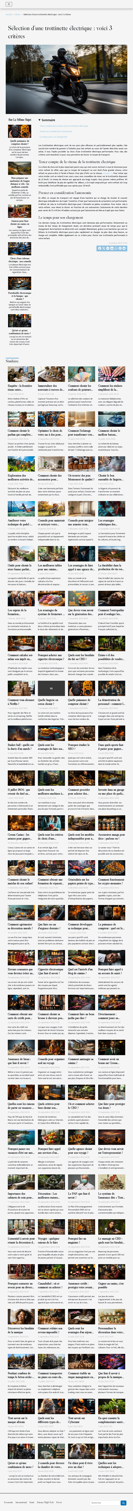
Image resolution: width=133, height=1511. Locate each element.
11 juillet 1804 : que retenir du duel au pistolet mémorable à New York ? (19, 795)
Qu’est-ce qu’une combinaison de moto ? (20, 332)
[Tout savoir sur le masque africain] (21, 1406)
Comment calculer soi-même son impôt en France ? (20, 659)
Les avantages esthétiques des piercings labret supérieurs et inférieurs (111, 526)
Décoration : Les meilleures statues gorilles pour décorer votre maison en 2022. (50, 1199)
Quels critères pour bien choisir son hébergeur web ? (49, 1107)
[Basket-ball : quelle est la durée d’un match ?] (21, 733)
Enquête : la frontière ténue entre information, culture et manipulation (20, 391)
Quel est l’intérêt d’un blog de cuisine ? (80, 971)
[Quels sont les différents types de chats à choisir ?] (51, 1406)
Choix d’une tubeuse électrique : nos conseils (20, 260)
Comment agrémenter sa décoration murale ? (20, 926)
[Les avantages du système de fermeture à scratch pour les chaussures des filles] (51, 598)
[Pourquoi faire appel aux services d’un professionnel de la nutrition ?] (51, 1137)
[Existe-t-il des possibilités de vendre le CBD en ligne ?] (111, 643)
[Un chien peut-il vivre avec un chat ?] (81, 1451)
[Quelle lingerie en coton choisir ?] (51, 688)
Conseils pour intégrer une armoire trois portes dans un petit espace (80, 526)
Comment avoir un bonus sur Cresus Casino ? (108, 1063)
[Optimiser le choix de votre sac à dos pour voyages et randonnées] (51, 419)
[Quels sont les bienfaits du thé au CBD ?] (81, 643)
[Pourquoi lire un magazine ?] (81, 1227)
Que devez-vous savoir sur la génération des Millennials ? (81, 614)
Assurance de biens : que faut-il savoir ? (19, 1061)
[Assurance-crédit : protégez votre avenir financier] (81, 1271)
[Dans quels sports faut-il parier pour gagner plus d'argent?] (111, 733)
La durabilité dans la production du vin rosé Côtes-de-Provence (111, 569)
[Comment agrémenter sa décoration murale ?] (21, 912)
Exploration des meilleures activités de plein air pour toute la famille (20, 481)
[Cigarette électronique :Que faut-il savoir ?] (51, 957)
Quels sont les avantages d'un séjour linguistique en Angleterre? (80, 1334)
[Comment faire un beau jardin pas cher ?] (81, 1002)
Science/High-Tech (45, 1502)
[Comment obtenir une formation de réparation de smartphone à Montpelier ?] (51, 868)
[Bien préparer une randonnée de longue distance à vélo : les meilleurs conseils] (19, 168)
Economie (8, 1502)
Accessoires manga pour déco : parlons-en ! (111, 836)
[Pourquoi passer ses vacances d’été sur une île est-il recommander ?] (21, 1137)
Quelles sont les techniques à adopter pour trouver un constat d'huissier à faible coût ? (111, 1468)
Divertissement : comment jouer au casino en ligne (108, 1018)
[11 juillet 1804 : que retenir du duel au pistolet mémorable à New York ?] (21, 778)
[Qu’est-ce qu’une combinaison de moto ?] (19, 320)
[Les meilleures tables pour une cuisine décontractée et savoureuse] (51, 553)
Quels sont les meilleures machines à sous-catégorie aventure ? (51, 795)
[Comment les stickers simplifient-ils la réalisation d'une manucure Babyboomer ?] (111, 374)
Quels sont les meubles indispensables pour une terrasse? (81, 838)
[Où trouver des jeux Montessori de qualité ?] (81, 464)
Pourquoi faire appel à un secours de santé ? (110, 971)
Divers (17, 14)
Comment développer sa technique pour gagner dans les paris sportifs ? (80, 930)
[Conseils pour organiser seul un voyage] (51, 1047)
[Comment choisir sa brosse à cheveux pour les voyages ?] (51, 1002)
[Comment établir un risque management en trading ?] (81, 1361)
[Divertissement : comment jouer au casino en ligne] (111, 1002)
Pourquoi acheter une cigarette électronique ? (51, 657)
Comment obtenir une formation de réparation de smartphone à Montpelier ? (51, 885)
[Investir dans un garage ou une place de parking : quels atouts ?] (111, 778)
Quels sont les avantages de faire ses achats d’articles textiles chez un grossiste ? (51, 750)
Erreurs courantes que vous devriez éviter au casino (20, 973)
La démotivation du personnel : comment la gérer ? (111, 703)
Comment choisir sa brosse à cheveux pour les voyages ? (50, 1018)
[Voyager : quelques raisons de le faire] (51, 1227)
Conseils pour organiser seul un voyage (51, 1061)
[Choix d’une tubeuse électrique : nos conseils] (19, 248)
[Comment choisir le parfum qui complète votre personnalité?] (21, 419)
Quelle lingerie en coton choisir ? (48, 702)
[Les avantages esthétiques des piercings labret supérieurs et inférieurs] (111, 508)
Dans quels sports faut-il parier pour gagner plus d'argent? (111, 748)
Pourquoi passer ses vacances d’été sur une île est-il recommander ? (20, 1154)
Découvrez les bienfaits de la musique (21, 1330)
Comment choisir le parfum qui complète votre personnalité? (19, 434)
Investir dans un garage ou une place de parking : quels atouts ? (111, 793)
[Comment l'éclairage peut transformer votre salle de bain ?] (81, 419)
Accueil (9, 14)
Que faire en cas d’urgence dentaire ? (49, 926)
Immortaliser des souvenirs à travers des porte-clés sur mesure (51, 389)
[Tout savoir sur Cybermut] (81, 1406)
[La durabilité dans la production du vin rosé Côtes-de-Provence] (111, 553)
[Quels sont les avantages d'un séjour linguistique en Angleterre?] (81, 1316)
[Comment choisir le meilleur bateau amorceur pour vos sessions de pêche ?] (111, 419)
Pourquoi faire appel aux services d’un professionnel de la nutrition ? (49, 1154)
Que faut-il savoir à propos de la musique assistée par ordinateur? (111, 1377)
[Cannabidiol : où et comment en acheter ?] (51, 1271)
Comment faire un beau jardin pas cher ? (81, 1016)
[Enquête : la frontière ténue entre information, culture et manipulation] (21, 374)
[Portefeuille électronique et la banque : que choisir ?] (19, 283)
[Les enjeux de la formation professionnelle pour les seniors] (21, 598)
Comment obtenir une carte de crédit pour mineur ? (20, 1018)
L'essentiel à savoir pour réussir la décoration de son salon (21, 1242)
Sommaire (48, 120)
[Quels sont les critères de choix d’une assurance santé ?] (51, 823)
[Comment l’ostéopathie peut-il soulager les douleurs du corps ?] (111, 598)
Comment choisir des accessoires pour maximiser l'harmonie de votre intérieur (51, 481)
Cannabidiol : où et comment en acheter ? (50, 1285)
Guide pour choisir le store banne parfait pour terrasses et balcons (20, 571)
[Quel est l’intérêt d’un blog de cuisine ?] (81, 957)
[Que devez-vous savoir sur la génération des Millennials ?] (81, 598)
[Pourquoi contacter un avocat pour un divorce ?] (21, 1271)
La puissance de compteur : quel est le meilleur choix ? (110, 928)
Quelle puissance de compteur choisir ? (19, 142)
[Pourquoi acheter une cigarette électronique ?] (51, 643)
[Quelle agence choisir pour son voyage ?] (81, 1137)
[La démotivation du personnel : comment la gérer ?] (111, 688)
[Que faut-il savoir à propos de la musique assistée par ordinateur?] (111, 1361)
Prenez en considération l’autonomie (56, 131)
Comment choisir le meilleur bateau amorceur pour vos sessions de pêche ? (109, 436)
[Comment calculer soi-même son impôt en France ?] (21, 643)
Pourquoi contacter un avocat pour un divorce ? (21, 1287)
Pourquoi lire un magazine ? (77, 1240)
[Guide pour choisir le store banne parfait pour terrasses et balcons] (21, 553)
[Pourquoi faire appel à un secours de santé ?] (111, 957)
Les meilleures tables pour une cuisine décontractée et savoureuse (50, 571)
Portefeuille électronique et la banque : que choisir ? (19, 295)
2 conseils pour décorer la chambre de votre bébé (51, 1467)
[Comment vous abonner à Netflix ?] (21, 688)
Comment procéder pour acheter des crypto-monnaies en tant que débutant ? (79, 795)
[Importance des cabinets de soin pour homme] (21, 1182)
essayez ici (107, 173)
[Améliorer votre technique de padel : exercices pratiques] (21, 508)
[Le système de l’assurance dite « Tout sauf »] (111, 1182)
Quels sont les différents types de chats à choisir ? (48, 1422)
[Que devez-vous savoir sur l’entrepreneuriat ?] (111, 1137)
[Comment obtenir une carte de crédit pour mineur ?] (21, 1002)
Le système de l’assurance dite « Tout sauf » (110, 1197)
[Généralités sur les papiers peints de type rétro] (81, 868)
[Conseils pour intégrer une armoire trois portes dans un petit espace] (81, 508)
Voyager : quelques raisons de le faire (48, 1240)
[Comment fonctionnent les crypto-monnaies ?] (111, 868)
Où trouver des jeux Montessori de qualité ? (81, 477)
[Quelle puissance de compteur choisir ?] (19, 131)
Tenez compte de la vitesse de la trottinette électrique (64, 126)
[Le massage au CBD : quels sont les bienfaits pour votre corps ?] (111, 1227)
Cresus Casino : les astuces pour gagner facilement (19, 838)
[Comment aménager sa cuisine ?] (81, 1047)
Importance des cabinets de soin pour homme (20, 1197)
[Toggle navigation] (9, 4)
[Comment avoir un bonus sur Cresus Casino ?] (111, 1047)
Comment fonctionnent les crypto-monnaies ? (111, 881)
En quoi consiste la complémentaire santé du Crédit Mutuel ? (110, 1422)
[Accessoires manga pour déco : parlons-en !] (111, 823)
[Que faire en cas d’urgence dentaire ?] (51, 912)
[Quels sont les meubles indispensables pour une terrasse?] (81, 823)
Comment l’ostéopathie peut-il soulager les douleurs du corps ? (111, 614)
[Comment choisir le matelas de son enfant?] (21, 868)
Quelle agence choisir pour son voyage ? (80, 1150)
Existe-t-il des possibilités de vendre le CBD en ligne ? (110, 659)
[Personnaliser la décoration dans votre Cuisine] (111, 1316)
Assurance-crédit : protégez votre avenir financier (80, 1287)
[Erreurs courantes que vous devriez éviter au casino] (21, 957)
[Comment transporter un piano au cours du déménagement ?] (51, 1361)
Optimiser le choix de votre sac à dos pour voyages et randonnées (51, 434)
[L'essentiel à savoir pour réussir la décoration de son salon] (21, 1227)
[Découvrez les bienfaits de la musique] (21, 1316)
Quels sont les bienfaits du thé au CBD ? (81, 657)
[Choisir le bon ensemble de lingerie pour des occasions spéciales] (111, 464)
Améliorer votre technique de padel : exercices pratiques (19, 524)
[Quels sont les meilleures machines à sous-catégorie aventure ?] (51, 778)
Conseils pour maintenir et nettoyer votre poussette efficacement (51, 524)
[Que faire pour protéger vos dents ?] (111, 1092)
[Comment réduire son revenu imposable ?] (51, 1316)
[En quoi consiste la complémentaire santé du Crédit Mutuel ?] (111, 1406)
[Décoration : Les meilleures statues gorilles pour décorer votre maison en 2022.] (51, 1182)
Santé (31, 1502)
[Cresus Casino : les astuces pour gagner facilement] (21, 823)
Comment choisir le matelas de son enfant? (20, 881)
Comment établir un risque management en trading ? (80, 1377)
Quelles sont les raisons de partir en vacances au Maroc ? (21, 1107)
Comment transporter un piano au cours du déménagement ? (50, 1377)
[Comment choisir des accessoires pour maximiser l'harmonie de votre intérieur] (51, 464)
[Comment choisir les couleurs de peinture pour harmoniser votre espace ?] (81, 374)
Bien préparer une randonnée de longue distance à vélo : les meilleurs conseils (20, 182)
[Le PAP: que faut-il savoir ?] (81, 1182)
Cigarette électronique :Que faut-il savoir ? (50, 971)
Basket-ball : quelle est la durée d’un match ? (21, 747)
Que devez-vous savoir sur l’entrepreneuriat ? (111, 1150)
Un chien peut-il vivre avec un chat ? (80, 1465)
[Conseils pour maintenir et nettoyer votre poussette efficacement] (51, 508)
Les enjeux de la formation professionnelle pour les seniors (21, 616)
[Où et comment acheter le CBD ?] (81, 1092)
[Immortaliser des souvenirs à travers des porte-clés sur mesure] (51, 374)
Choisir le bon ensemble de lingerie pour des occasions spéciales (109, 481)
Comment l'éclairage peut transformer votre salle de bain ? (81, 434)
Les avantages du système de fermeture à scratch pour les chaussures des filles (51, 616)
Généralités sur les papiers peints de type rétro (80, 883)
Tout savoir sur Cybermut (76, 1420)
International (21, 1502)
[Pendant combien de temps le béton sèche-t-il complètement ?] (21, 1361)
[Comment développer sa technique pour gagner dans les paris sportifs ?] (81, 912)
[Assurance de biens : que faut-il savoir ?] (21, 1047)
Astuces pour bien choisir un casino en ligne (19, 223)
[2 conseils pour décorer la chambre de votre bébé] (51, 1451)
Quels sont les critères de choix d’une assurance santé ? (50, 838)
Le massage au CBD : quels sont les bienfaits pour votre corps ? (111, 1242)
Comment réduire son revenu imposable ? (50, 1330)
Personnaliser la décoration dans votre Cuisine (110, 1332)
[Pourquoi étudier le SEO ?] (81, 733)
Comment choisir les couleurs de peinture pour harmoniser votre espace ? (80, 391)
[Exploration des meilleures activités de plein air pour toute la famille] (21, 464)
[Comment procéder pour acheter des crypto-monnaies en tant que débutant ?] (81, 778)
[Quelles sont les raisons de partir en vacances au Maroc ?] (21, 1092)
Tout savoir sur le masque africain (18, 1420)
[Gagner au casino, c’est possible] (111, 1271)
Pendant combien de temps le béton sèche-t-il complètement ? (21, 1377)
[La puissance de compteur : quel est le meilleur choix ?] (111, 912)
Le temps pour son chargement (53, 137)
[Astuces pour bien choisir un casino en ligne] (19, 211)
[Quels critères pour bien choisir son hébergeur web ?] (51, 1092)
